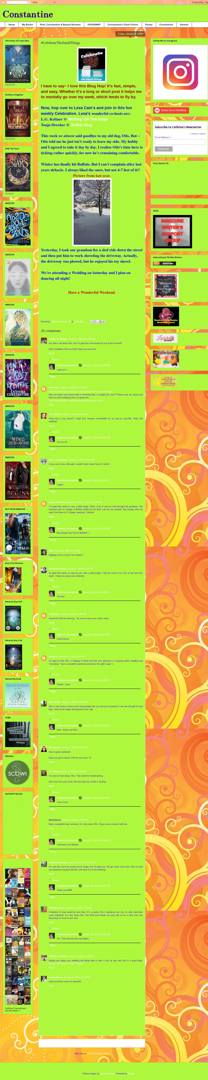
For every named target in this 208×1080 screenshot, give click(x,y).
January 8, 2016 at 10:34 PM (96, 798)
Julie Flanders (12, 821)
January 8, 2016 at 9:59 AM (96, 480)
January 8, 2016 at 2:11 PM (67, 551)
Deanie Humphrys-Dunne (61, 502)
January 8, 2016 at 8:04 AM (81, 460)
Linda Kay (54, 614)
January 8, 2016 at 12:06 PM (88, 502)
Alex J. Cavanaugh (58, 460)
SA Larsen (10, 844)
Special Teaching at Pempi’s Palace (66, 963)
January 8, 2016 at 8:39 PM (75, 820)
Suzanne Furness (57, 568)
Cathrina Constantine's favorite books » (15, 1009)
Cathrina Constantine (67, 365)
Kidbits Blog (81, 124)
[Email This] (91, 321)
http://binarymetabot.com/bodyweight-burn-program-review (76, 400)
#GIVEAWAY (94, 24)
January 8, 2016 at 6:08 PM (74, 747)
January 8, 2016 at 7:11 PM (73, 771)
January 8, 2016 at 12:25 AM (81, 339)
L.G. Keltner (55, 414)
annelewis (54, 387)
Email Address (163, 137)
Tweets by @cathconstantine (168, 201)
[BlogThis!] (94, 321)
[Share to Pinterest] (103, 321)
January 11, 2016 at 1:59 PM (76, 977)
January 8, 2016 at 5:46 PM (73, 614)
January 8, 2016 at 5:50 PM (72, 656)
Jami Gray (10, 816)
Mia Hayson (54, 747)
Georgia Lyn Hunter (15, 811)
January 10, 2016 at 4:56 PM (96, 934)
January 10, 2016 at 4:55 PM (96, 886)
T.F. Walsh (54, 771)
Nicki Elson (54, 702)
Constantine (28, 14)
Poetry (148, 24)
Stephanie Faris (57, 908)
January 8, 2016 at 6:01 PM (74, 702)
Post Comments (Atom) (98, 1053)
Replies (55, 359)
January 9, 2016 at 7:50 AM (78, 908)
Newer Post (47, 1043)
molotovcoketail (107, 1073)
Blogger (131, 1073)
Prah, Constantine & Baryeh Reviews (60, 24)
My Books (27, 24)
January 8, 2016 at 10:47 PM (81, 862)
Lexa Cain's (85, 108)
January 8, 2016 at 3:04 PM (80, 568)
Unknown (53, 656)
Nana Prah (10, 839)
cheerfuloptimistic (58, 862)
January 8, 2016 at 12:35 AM (73, 387)
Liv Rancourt (11, 834)
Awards (184, 24)
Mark (51, 551)
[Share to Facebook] (100, 321)
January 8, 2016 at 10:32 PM (96, 528)
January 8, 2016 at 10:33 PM (96, 592)
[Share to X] (97, 321)
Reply (51, 353)
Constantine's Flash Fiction (123, 24)
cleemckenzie (55, 977)
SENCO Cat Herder (58, 956)
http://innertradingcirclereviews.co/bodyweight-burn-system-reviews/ (80, 391)
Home (12, 24)
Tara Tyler (10, 849)
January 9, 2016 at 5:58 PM (81, 956)
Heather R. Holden (58, 339)
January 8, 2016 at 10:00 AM (96, 365)
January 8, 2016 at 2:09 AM (75, 414)
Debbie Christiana (14, 805)
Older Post (136, 1043)
